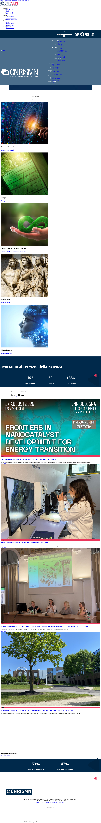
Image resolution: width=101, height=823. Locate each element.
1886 (71, 378)
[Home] (3, 50)
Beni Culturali (5, 302)
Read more (3, 463)
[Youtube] (87, 34)
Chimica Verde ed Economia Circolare (13, 252)
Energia (3, 201)
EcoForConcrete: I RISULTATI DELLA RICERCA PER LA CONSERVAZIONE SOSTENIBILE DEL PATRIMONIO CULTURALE (44, 626)
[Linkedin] (92, 34)
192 (30, 378)
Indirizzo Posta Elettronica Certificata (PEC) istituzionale (50, 802)
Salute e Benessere (6, 353)
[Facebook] (82, 34)
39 (50, 378)
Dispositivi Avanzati (7, 150)
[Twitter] (77, 34)
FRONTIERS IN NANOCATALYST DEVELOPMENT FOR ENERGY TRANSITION (29, 459)
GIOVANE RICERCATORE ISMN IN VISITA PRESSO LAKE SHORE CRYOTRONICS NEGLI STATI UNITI (38, 710)
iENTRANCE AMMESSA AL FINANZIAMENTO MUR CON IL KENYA (25, 543)
